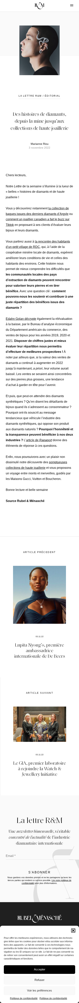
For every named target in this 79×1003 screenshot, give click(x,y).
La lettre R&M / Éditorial (40, 96)
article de (39, 440)
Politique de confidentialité (24, 998)
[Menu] (68, 5)
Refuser (39, 980)
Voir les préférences (39, 990)
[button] (73, 930)
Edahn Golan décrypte (21, 318)
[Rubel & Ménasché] (39, 5)
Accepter (39, 969)
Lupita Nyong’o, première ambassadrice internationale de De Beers (39, 650)
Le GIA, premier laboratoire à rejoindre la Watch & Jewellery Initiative (39, 768)
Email (11, 855)
